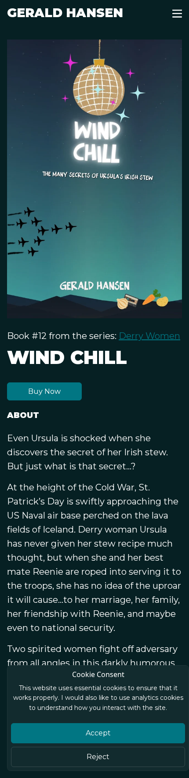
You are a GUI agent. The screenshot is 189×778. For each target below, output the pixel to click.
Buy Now (44, 391)
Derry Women (149, 336)
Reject (98, 757)
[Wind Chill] (94, 179)
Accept (98, 733)
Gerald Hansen (65, 12)
